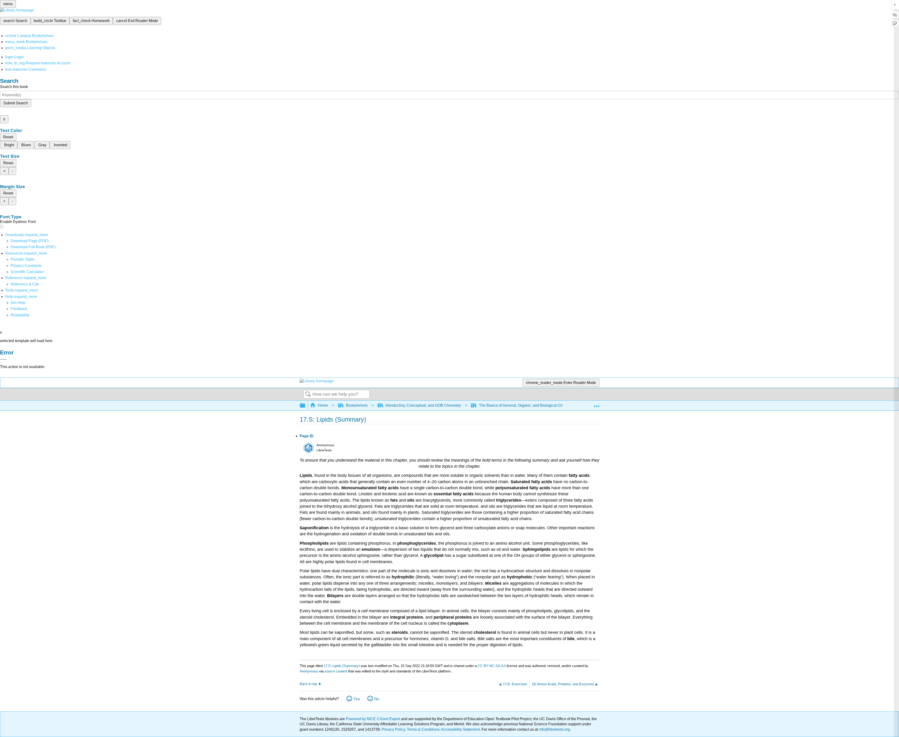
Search (308, 394)
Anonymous (309, 671)
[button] (19, 309)
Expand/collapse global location (596, 404)
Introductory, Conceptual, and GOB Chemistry (423, 405)
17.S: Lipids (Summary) (342, 666)
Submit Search (15, 103)
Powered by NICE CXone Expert (373, 719)
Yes (357, 699)
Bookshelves (356, 405)
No (376, 699)
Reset (8, 137)
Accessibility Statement (460, 729)
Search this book (14, 87)
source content (335, 671)
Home (323, 405)
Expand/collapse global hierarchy (305, 405)
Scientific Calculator (27, 272)
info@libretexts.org (554, 729)
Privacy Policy (393, 729)
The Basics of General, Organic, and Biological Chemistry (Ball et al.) (536, 405)
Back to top (308, 684)
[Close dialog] (3, 359)
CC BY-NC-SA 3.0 (492, 666)
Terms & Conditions (423, 729)
